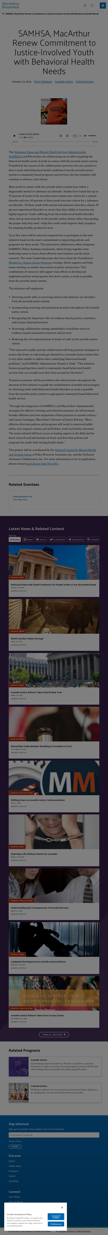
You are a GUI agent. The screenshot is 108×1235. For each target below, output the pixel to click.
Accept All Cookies (56, 1216)
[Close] (62, 1207)
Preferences (56, 1224)
